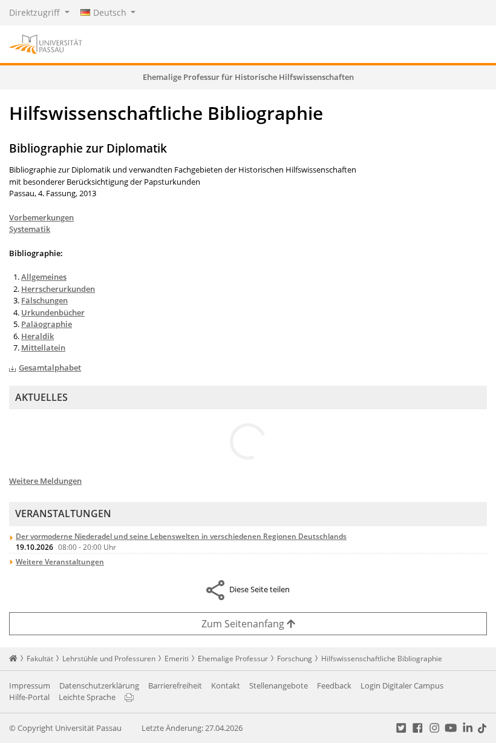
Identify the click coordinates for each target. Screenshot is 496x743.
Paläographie (46, 324)
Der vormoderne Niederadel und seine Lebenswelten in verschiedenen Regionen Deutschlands (181, 536)
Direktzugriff (35, 12)
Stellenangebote (278, 685)
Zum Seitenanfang (244, 623)
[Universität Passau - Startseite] (45, 43)
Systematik (29, 228)
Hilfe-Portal (29, 697)
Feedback (334, 685)
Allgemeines (44, 276)
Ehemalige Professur (233, 658)
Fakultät (40, 658)
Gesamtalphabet (50, 367)
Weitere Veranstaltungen (60, 561)
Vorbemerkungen (41, 217)
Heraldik (37, 336)
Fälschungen (44, 300)
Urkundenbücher (53, 312)
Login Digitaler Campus (402, 685)
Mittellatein (43, 347)
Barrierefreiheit (175, 685)
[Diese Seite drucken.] (129, 697)
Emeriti (177, 658)
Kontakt (225, 685)
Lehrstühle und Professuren (108, 658)
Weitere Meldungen (45, 480)
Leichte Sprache (87, 697)
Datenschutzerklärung (99, 685)
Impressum (29, 685)
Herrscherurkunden (58, 288)
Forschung (294, 658)
